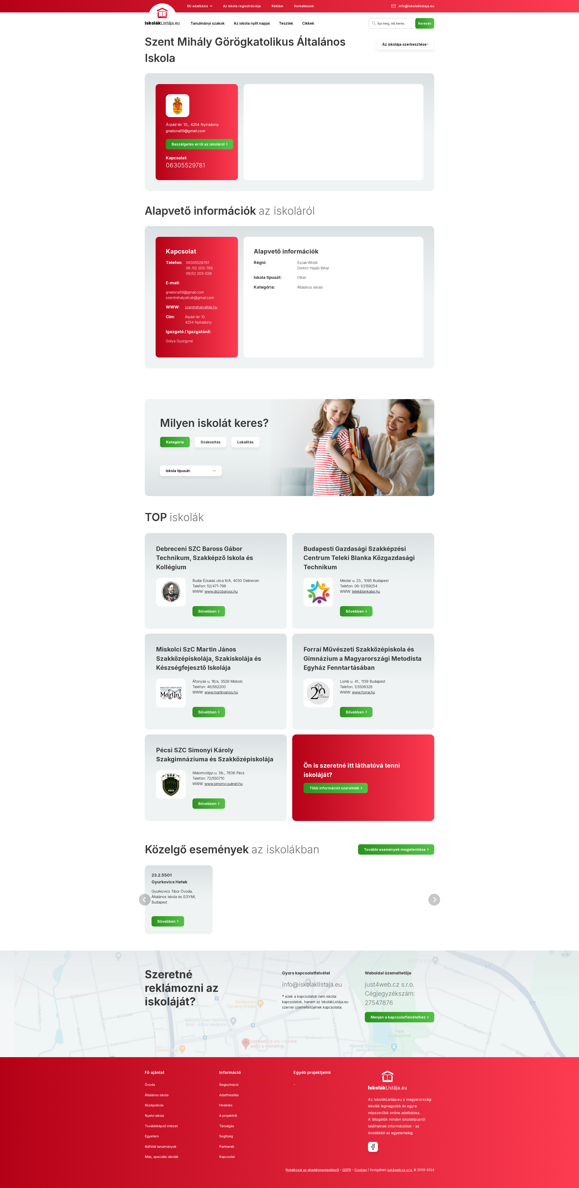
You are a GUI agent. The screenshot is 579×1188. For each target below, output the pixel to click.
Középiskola (154, 1105)
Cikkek (308, 23)
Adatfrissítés (229, 1095)
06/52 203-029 (199, 273)
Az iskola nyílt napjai (252, 23)
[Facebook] (373, 1147)
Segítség (226, 1136)
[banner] (162, 15)
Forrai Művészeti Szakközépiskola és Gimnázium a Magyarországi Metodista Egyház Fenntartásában (363, 658)
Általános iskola (310, 287)
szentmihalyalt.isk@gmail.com (190, 297)
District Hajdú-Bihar (313, 268)
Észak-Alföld (307, 262)
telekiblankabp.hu (366, 591)
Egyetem (152, 1136)
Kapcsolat (227, 1157)
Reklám (277, 6)
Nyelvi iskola (154, 1115)
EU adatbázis (197, 6)
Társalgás (226, 1126)
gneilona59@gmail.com (185, 131)
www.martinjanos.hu (221, 692)
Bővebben (207, 611)
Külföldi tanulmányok (160, 1146)
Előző (145, 900)
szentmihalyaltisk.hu (201, 307)
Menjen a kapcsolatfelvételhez (398, 1017)
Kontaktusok (304, 6)
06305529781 (185, 165)
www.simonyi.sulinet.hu (223, 783)
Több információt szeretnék (334, 788)
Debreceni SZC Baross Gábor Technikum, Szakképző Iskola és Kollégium (204, 558)
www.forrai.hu (363, 692)
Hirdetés (226, 1105)
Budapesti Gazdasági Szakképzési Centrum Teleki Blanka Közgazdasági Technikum (359, 558)
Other (301, 277)
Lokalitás (245, 442)
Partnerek (226, 1146)
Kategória (175, 442)
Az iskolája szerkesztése (404, 44)
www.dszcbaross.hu (221, 591)
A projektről (228, 1115)
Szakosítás (211, 442)
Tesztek (286, 23)
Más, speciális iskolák (161, 1157)
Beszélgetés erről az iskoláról (198, 144)
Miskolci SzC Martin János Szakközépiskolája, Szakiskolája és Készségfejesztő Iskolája (208, 658)
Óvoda (150, 1084)
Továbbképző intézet (161, 1126)
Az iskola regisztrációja (242, 6)
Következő (434, 900)
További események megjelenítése (395, 849)
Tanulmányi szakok (207, 23)
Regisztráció (229, 1084)
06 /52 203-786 (199, 268)
